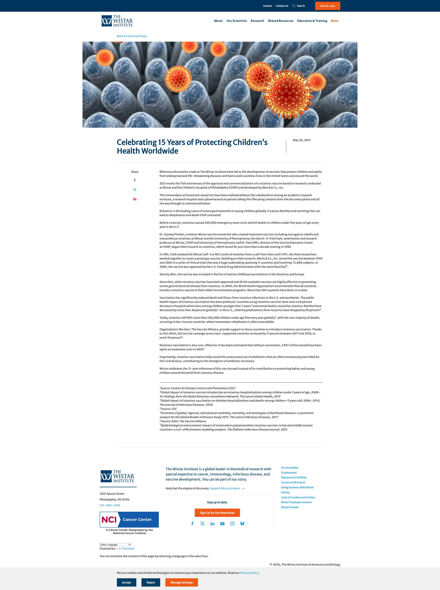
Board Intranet (290, 507)
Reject (151, 582)
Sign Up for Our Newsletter (217, 512)
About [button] (218, 21)
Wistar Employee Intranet (296, 502)
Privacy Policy (249, 573)
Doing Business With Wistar (297, 487)
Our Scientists (237, 21)
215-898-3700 (110, 505)
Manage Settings (181, 582)
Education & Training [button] (312, 21)
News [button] (334, 21)
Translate (128, 548)
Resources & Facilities (293, 477)
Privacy (285, 492)
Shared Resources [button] (281, 21)
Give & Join (327, 6)
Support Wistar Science (225, 488)
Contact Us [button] (282, 5)
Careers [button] (267, 5)
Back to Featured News (132, 36)
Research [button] (257, 21)
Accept (126, 582)
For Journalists (289, 467)
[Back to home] (117, 21)
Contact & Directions (293, 482)
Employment (289, 472)
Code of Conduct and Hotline (298, 497)
